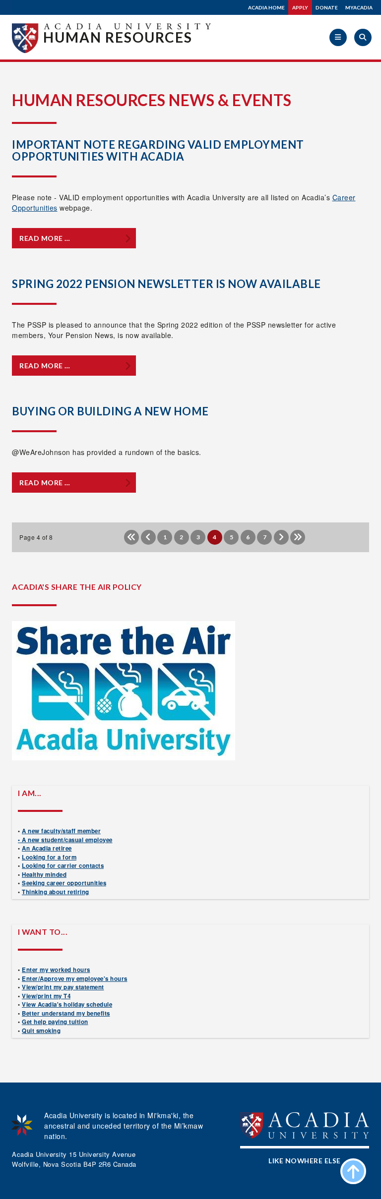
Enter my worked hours (56, 970)
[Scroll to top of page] (353, 1171)
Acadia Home (266, 7)
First (131, 537)
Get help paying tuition (55, 1022)
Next (281, 537)
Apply (300, 7)
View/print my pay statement (63, 987)
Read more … (44, 238)
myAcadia (359, 7)
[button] (338, 37)
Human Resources (117, 37)
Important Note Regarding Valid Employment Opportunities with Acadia (158, 150)
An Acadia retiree (47, 848)
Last (297, 537)
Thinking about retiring (55, 892)
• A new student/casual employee (65, 840)
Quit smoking (41, 1031)
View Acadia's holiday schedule (67, 1004)
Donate (327, 7)
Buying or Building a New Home (110, 411)
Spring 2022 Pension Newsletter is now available (166, 283)
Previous (148, 537)
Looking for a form (49, 857)
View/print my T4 (46, 996)
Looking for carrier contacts (63, 865)
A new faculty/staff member (61, 831)
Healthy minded (44, 874)
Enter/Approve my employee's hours (74, 978)
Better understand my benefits (66, 1013)
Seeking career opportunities (64, 883)
